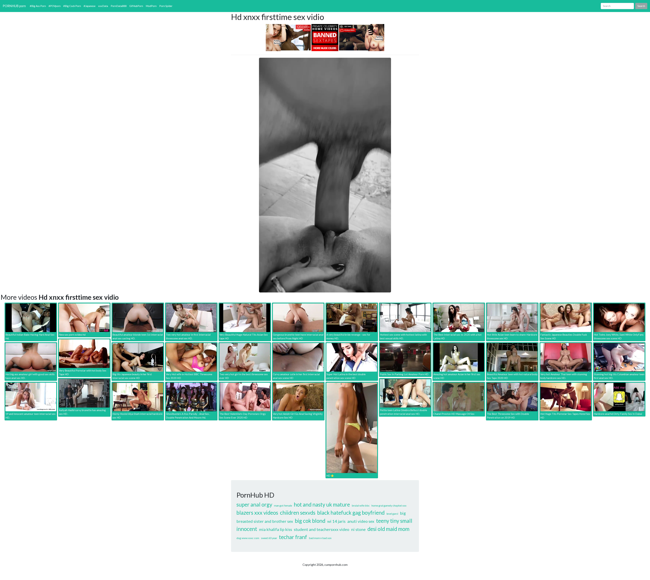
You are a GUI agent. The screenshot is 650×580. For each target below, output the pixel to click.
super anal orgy (254, 504)
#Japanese (89, 5)
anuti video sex (360, 521)
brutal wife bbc (361, 505)
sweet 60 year (269, 538)
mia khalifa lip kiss (275, 529)
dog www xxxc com (247, 538)
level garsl (392, 513)
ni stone (358, 529)
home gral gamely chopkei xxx (389, 505)
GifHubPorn (136, 5)
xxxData (103, 5)
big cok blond (310, 520)
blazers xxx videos (257, 512)
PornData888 (119, 5)
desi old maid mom (388, 529)
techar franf (293, 537)
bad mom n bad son (320, 538)
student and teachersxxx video (321, 529)
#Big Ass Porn (38, 5)
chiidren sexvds (297, 512)
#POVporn (55, 5)
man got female (283, 505)
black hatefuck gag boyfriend (351, 512)
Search (641, 5)
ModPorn (151, 5)
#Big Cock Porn (72, 5)
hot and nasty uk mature (322, 504)
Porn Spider (165, 5)
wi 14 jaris (336, 521)
